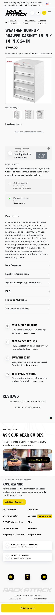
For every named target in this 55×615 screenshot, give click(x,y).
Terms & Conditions (40, 599)
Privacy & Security (15, 599)
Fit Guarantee (10, 529)
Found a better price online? (28, 53)
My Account (9, 510)
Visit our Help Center (38, 460)
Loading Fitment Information (21, 150)
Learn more (29, 333)
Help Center (34, 535)
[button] (27, 407)
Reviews (32, 529)
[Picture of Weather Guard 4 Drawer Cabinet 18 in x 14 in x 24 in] (28, 81)
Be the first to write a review (27, 407)
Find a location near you (31, 5)
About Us (33, 510)
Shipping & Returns (13, 535)
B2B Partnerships (13, 522)
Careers (39, 516)
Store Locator (10, 516)
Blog (30, 522)
